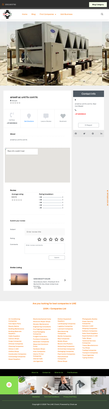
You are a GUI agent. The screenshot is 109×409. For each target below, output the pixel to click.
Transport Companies (90, 353)
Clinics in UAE (14, 349)
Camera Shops (14, 338)
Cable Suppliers (14, 336)
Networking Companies (66, 346)
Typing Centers (87, 357)
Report (89, 125)
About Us (35, 372)
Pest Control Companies (66, 354)
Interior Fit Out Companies (38, 355)
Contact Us (46, 372)
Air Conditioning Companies (14, 320)
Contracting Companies (17, 356)
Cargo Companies (15, 341)
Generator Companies (41, 341)
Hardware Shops (39, 349)
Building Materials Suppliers (15, 332)
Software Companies (89, 331)
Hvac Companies (39, 351)
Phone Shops (62, 361)
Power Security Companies (87, 322)
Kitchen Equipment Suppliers (64, 320)
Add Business (66, 14)
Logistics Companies (65, 326)
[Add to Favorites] (63, 117)
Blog (33, 14)
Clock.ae (73, 404)
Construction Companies (17, 354)
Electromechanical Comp (42, 319)
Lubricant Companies (65, 329)
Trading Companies (89, 350)
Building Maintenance (16, 329)
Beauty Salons (14, 326)
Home (24, 14)
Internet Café (38, 359)
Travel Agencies (88, 355)
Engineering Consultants (42, 326)
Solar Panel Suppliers (90, 333)
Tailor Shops (86, 338)
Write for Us (59, 372)
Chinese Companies (16, 344)
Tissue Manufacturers (90, 345)
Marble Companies (64, 336)
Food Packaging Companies (39, 333)
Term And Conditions (51, 397)
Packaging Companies (66, 351)
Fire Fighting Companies (42, 329)
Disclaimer (36, 397)
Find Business (72, 372)
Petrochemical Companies (63, 358)
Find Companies (47, 14)
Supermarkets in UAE (90, 336)
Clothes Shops (14, 351)
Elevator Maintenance (41, 324)
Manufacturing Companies (63, 332)
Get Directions (29, 121)
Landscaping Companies (66, 324)
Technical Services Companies (89, 342)
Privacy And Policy (70, 397)
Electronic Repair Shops (41, 321)
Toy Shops (86, 348)
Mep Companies (63, 338)
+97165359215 (80, 114)
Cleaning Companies (16, 346)
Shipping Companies (89, 328)
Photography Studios (89, 319)
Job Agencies (38, 361)
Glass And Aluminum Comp (40, 345)
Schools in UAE (87, 326)
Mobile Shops (62, 341)
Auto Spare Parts (15, 324)
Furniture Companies (40, 339)
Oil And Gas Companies (66, 349)
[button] (102, 14)
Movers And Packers (65, 344)
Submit (56, 257)
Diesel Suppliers (14, 359)
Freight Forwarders (40, 336)
